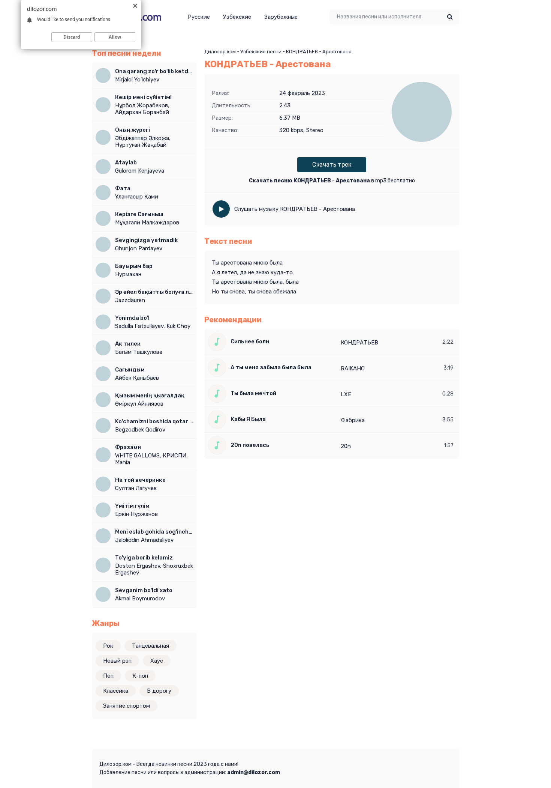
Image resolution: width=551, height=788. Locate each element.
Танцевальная (150, 645)
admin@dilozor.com (253, 772)
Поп (108, 675)
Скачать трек (331, 164)
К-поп (140, 675)
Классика (115, 690)
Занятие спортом (126, 705)
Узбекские (237, 17)
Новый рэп (117, 660)
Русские (199, 17)
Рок (108, 645)
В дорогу (159, 690)
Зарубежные (281, 17)
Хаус (156, 660)
